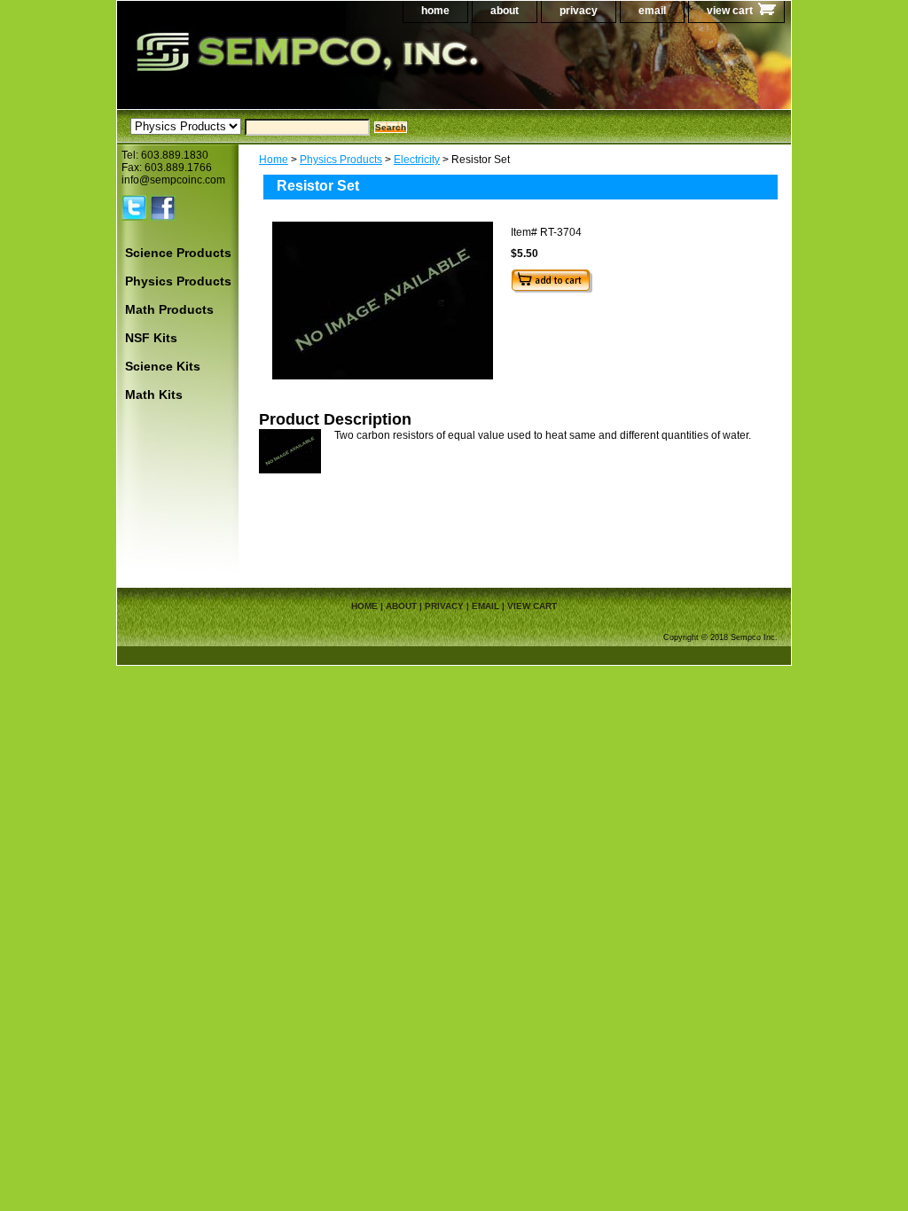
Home (273, 159)
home (435, 10)
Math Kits (154, 394)
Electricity (417, 159)
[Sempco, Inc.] (338, 70)
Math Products (169, 309)
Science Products (178, 253)
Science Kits (162, 366)
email (652, 10)
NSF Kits (151, 338)
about (504, 10)
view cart (730, 10)
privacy (579, 10)
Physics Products (341, 159)
